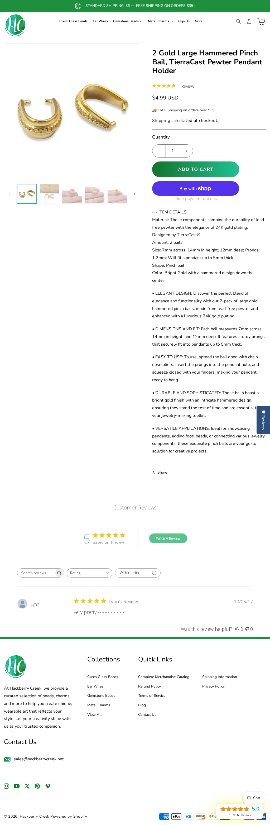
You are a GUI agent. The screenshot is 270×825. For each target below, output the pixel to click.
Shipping (161, 120)
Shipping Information (219, 677)
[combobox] (89, 573)
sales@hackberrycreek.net (39, 759)
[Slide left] (10, 194)
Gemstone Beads (101, 696)
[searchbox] (35, 573)
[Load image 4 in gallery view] (95, 194)
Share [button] (162, 472)
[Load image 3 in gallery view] (72, 194)
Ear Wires (95, 686)
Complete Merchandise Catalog (163, 677)
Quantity (161, 137)
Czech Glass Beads (102, 677)
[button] (127, 21)
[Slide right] (134, 194)
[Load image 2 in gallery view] (50, 194)
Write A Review (168, 538)
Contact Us (147, 715)
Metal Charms (98, 705)
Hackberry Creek (35, 816)
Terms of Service (151, 696)
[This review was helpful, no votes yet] (237, 629)
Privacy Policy (213, 686)
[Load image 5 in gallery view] (117, 194)
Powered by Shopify (68, 816)
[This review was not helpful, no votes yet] (247, 629)
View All (94, 715)
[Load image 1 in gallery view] (27, 194)
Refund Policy (149, 686)
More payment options (196, 198)
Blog (142, 705)
